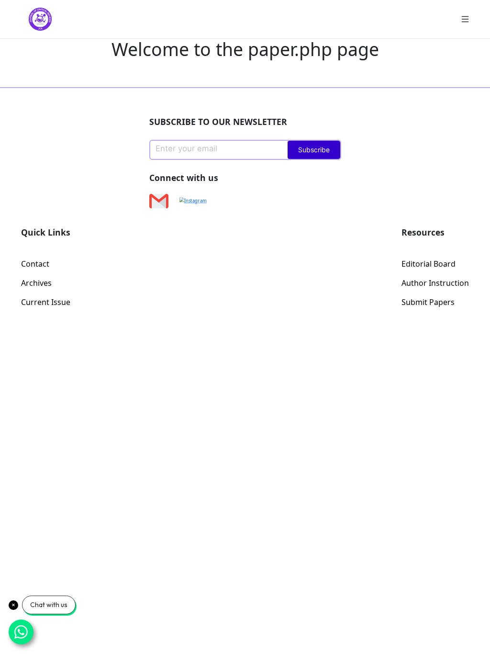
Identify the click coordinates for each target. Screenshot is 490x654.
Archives (36, 283)
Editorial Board (428, 264)
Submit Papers (428, 302)
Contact (35, 264)
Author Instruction (435, 283)
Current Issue (45, 302)
